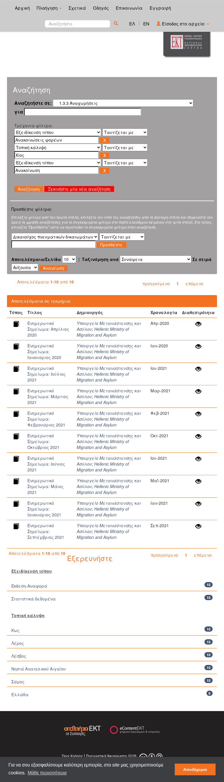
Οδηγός (101, 8)
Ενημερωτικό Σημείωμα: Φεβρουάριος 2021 (46, 419)
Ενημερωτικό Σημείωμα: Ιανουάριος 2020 (44, 351)
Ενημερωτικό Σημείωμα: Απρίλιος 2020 (48, 329)
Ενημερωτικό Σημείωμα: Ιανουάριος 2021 (44, 509)
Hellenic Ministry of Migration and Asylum (103, 332)
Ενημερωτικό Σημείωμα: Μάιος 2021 (45, 486)
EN (146, 23)
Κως (15, 630)
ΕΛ (132, 23)
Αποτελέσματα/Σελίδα (36, 259)
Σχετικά (77, 8)
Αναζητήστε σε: (33, 103)
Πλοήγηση (48, 8)
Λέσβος (18, 656)
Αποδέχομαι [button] (195, 769)
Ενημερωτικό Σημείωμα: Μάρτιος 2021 (47, 396)
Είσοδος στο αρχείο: (183, 23)
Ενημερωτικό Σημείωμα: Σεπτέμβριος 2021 (45, 531)
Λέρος (17, 643)
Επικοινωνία (129, 8)
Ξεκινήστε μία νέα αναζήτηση (79, 189)
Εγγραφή (160, 8)
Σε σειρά (201, 259)
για (18, 112)
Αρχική (22, 8)
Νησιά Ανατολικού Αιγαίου (38, 669)
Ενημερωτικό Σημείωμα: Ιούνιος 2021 (46, 464)
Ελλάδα (20, 694)
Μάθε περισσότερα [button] (47, 772)
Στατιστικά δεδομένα (33, 599)
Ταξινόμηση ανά (100, 259)
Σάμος (17, 682)
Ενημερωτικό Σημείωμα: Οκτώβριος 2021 (43, 441)
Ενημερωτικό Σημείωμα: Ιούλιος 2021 (46, 374)
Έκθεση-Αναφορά (29, 586)
